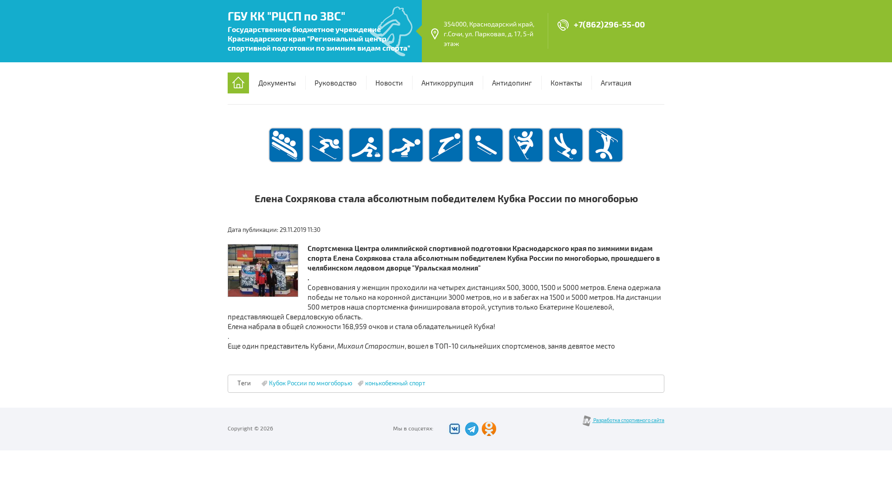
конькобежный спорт (395, 383)
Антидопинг (512, 83)
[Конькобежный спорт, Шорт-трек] (406, 161)
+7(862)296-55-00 (609, 25)
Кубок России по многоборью (310, 383)
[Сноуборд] (525, 161)
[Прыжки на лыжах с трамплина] (446, 161)
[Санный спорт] (486, 161)
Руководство (336, 83)
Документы (277, 83)
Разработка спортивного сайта (628, 420)
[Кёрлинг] (366, 161)
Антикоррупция (447, 83)
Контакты (566, 83)
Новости (389, 83)
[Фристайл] (605, 161)
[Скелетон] (565, 161)
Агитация (616, 83)
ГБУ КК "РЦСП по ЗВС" (286, 16)
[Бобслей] (286, 161)
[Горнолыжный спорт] (326, 161)
